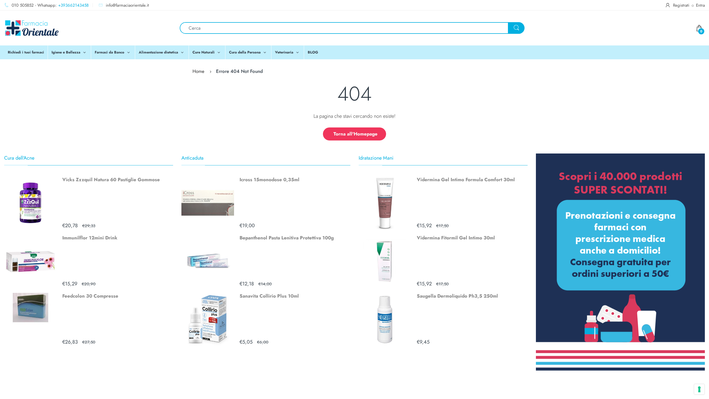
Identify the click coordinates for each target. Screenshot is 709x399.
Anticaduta (192, 158)
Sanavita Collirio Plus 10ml (269, 296)
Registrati (681, 5)
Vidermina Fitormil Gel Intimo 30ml (456, 238)
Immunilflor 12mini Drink (89, 238)
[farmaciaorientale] (32, 27)
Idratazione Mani (376, 158)
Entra (700, 5)
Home (198, 71)
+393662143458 (73, 5)
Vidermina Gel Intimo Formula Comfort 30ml (466, 180)
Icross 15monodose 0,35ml (269, 180)
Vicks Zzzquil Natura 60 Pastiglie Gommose (111, 180)
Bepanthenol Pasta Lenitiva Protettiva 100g (287, 238)
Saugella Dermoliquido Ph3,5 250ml (457, 296)
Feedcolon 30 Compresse (90, 296)
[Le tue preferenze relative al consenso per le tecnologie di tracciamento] (699, 389)
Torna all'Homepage (355, 134)
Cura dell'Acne (19, 158)
